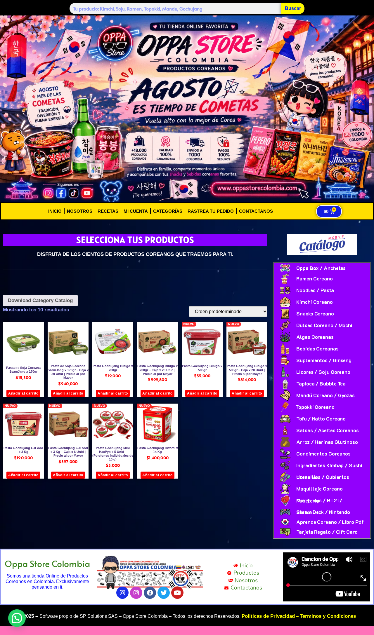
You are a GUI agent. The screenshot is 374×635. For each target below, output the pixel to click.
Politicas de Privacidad (268, 616)
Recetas (108, 211)
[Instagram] (122, 593)
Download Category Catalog (40, 300)
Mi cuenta (136, 211)
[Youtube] (177, 593)
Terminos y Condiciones (328, 616)
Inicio (55, 211)
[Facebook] (150, 593)
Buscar (293, 8)
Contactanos (256, 211)
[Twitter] (163, 593)
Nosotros (79, 211)
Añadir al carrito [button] (23, 393)
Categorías (167, 211)
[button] (17, 618)
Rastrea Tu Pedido (211, 211)
